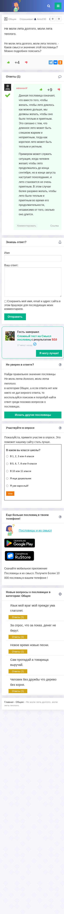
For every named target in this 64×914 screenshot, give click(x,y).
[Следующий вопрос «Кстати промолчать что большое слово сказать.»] (58, 18)
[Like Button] (7, 62)
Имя (7, 252)
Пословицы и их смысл (35, 530)
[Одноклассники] (60, 62)
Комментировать (26, 225)
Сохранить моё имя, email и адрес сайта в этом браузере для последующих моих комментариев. (32, 305)
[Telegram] (51, 62)
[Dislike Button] (25, 62)
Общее (12, 19)
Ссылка (54, 225)
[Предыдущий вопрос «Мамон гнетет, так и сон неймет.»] (52, 18)
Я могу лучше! (49, 353)
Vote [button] (10, 493)
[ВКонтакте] (55, 62)
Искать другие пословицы (33, 414)
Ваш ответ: (11, 265)
